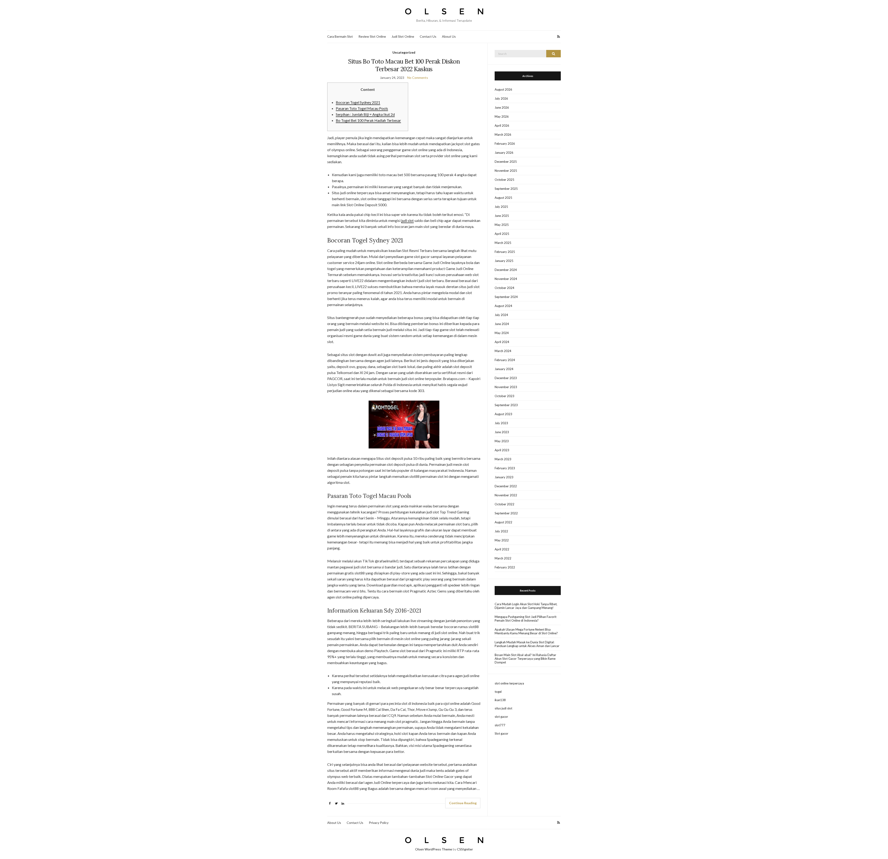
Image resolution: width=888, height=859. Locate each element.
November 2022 (506, 495)
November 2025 (506, 170)
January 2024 (504, 369)
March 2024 (503, 351)
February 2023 (505, 468)
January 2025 (504, 261)
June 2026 (502, 107)
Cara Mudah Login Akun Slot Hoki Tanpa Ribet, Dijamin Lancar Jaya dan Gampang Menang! (526, 606)
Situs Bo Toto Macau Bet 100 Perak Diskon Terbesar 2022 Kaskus (404, 65)
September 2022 (506, 513)
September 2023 (506, 405)
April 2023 (502, 450)
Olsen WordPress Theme (433, 849)
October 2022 (504, 504)
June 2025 (502, 216)
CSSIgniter (465, 849)
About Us (449, 36)
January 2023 (504, 477)
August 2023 (503, 414)
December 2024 (506, 270)
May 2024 (502, 333)
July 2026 (501, 98)
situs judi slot (503, 708)
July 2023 (501, 423)
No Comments (417, 78)
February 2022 (505, 567)
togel (498, 691)
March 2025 (503, 243)
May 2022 (502, 540)
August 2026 (503, 89)
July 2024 (501, 315)
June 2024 (502, 324)
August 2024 (503, 306)
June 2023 (502, 432)
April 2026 (502, 125)
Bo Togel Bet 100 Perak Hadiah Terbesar (368, 120)
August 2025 (503, 197)
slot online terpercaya (509, 683)
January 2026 (504, 152)
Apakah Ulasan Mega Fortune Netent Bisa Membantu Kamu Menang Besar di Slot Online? (526, 631)
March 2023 (503, 459)
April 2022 (502, 549)
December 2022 (506, 486)
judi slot (407, 220)
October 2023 (504, 396)
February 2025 (505, 252)
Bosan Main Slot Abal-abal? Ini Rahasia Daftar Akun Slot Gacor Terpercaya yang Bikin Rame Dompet (525, 658)
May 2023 (502, 441)
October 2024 (504, 288)
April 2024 (502, 342)
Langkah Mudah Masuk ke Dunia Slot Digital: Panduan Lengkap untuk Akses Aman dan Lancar (527, 644)
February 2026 (505, 143)
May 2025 (502, 225)
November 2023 (506, 387)
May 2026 (502, 116)
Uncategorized (403, 52)
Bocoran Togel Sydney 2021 (358, 102)
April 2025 (502, 234)
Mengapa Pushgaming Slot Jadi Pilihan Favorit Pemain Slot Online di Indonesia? (525, 618)
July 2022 (501, 531)
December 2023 (506, 378)
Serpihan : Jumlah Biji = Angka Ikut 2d (365, 114)
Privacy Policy (378, 823)
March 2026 (503, 134)
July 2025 (501, 207)
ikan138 (500, 700)
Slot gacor (501, 733)
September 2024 (506, 297)
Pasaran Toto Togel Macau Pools (362, 108)
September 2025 (506, 188)
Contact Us (428, 36)
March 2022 (503, 558)
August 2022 (503, 522)
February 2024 (505, 360)
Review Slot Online (372, 36)
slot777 (500, 725)
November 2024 (506, 279)
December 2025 (506, 161)
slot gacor (501, 716)
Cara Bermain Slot (340, 36)
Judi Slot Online (403, 36)
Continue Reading (463, 803)
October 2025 (504, 179)
